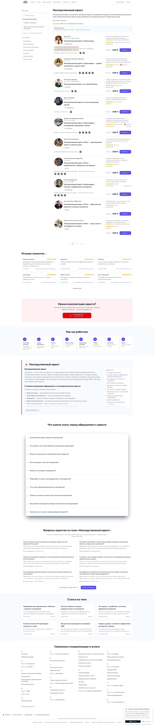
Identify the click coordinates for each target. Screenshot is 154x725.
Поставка (81, 682)
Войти (128, 2)
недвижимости (57, 700)
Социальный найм (112, 673)
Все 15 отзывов (110, 126)
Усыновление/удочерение (114, 695)
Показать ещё (77, 288)
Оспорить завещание (30, 23)
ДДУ (25, 691)
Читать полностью (31, 410)
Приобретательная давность (87, 688)
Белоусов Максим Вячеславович (74, 220)
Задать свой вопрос (88, 587)
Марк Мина (67, 36)
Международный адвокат (57, 690)
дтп (25, 694)
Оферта (87, 722)
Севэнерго (113, 667)
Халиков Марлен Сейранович (73, 201)
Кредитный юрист (55, 670)
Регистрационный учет (113, 660)
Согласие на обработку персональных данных (102, 722)
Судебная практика (37, 722)
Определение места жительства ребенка (90, 660)
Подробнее (124, 50)
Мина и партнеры (69, 98)
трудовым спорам (115, 685)
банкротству (28, 664)
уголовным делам (115, 692)
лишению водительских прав (61, 683)
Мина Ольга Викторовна (71, 139)
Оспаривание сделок (84, 663)
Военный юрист (26, 676)
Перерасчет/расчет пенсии (86, 676)
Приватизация (82, 685)
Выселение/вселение (27, 684)
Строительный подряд (113, 676)
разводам (113, 654)
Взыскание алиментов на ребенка (31, 673)
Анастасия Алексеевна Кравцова (74, 59)
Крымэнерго (56, 673)
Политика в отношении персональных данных (56, 722)
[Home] (25, 2)
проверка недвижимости (90, 691)
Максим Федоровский (70, 180)
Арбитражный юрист (27, 657)
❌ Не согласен (146, 721)
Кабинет (74, 2)
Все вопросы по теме (68, 587)
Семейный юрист (112, 670)
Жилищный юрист (26, 701)
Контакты (119, 722)
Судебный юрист (112, 679)
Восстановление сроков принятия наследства (34, 27)
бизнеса (27, 667)
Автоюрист (24, 654)
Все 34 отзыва (109, 186)
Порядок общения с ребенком (87, 679)
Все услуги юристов (27, 706)
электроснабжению (115, 702)
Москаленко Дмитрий (70, 79)
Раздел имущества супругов (115, 657)
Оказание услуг (83, 657)
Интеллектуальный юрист (57, 661)
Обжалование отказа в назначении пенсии (91, 654)
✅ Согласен (133, 721)
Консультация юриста (56, 667)
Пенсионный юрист (84, 673)
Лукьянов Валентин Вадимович (73, 158)
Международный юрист (57, 693)
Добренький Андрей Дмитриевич (74, 118)
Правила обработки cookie (76, 722)
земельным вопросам (59, 654)
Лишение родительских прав (58, 680)
